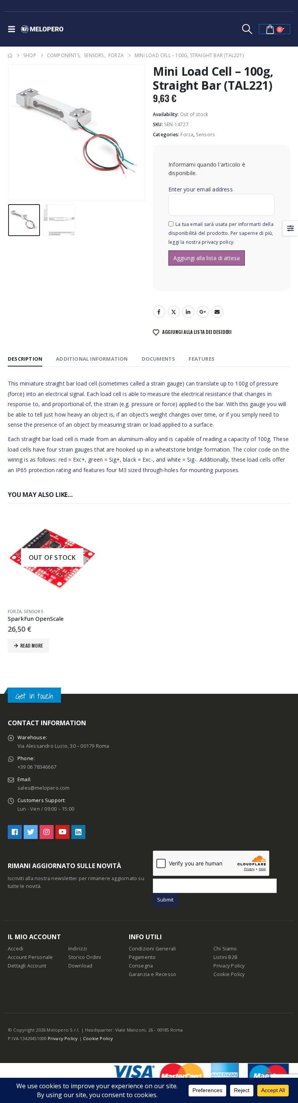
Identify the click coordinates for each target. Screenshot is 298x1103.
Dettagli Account (27, 965)
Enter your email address (200, 189)
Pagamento (142, 957)
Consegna (141, 965)
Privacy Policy (229, 965)
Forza (186, 134)
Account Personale (30, 957)
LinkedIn (188, 312)
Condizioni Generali (152, 948)
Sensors (205, 134)
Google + (203, 312)
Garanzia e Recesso (153, 974)
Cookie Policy (229, 974)
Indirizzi (77, 948)
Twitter (174, 312)
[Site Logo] (42, 29)
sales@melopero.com (43, 788)
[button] (13, 29)
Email (217, 312)
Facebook (159, 312)
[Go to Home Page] (10, 55)
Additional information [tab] (92, 358)
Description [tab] (25, 358)
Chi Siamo (225, 948)
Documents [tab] (158, 358)
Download (80, 965)
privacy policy (217, 242)
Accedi (15, 948)
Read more (31, 645)
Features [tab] (202, 358)
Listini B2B (225, 957)
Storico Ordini (84, 957)
